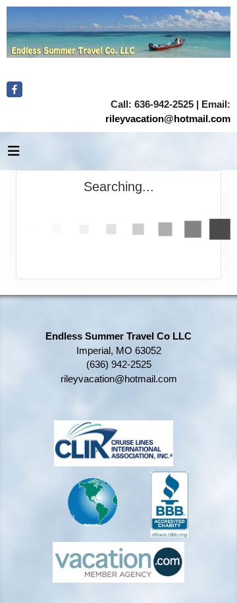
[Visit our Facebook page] (14, 89)
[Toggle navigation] (13, 154)
